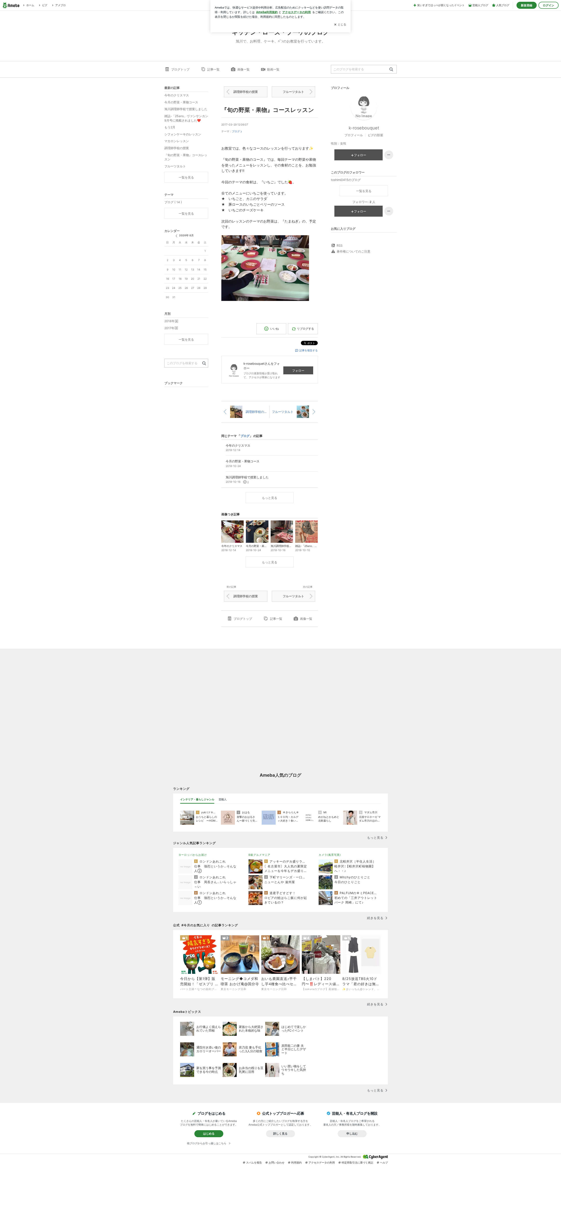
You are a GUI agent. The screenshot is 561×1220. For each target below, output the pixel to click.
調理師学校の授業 (245, 92)
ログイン (548, 5)
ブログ (236, 131)
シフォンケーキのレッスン (182, 134)
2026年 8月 (186, 235)
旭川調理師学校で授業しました (185, 109)
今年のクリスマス (176, 95)
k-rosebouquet (364, 128)
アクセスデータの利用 (322, 1162)
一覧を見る (363, 191)
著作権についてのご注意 (353, 251)
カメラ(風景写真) (330, 854)
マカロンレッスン (176, 141)
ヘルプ (384, 1162)
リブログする (305, 328)
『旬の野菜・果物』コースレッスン (267, 109)
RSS (340, 245)
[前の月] (176, 236)
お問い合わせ (276, 1162)
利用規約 (296, 1162)
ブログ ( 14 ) (173, 202)
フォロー (298, 370)
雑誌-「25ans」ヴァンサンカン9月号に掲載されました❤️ (186, 118)
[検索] (391, 69)
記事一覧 (213, 69)
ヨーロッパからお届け (192, 854)
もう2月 (169, 127)
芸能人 (223, 799)
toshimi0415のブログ (346, 180)
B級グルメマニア (259, 854)
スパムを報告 (254, 1162)
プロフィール (353, 135)
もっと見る (269, 498)
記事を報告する (308, 350)
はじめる (209, 1133)
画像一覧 (243, 69)
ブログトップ (180, 69)
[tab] (197, 799)
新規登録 (526, 5)
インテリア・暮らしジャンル (197, 799)
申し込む (352, 1133)
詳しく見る (280, 1133)
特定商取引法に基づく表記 (357, 1162)
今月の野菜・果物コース (181, 102)
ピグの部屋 (375, 135)
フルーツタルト (293, 92)
